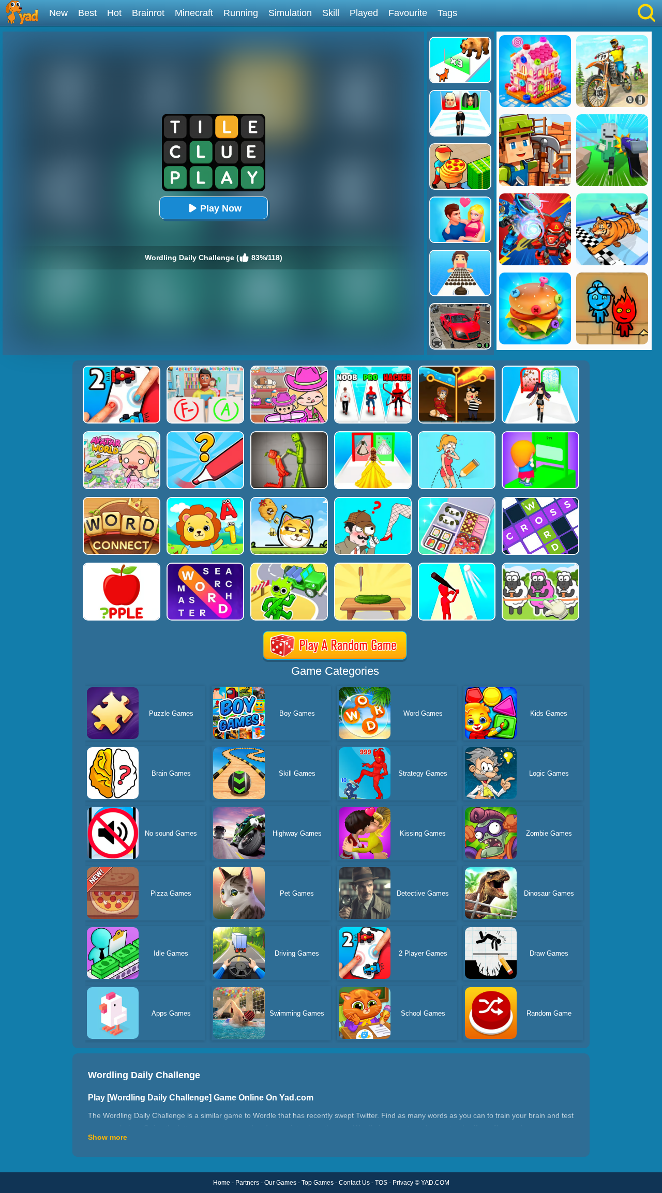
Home (221, 1182)
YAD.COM (435, 1182)
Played (364, 13)
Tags (447, 13)
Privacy (403, 1182)
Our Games (280, 1182)
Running (240, 13)
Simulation (290, 13)
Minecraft (194, 13)
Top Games (318, 1182)
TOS (381, 1182)
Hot (114, 13)
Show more (107, 1137)
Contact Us (354, 1182)
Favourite (407, 13)
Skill (330, 13)
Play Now (221, 208)
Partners (247, 1182)
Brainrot (148, 13)
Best (87, 13)
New (58, 13)
